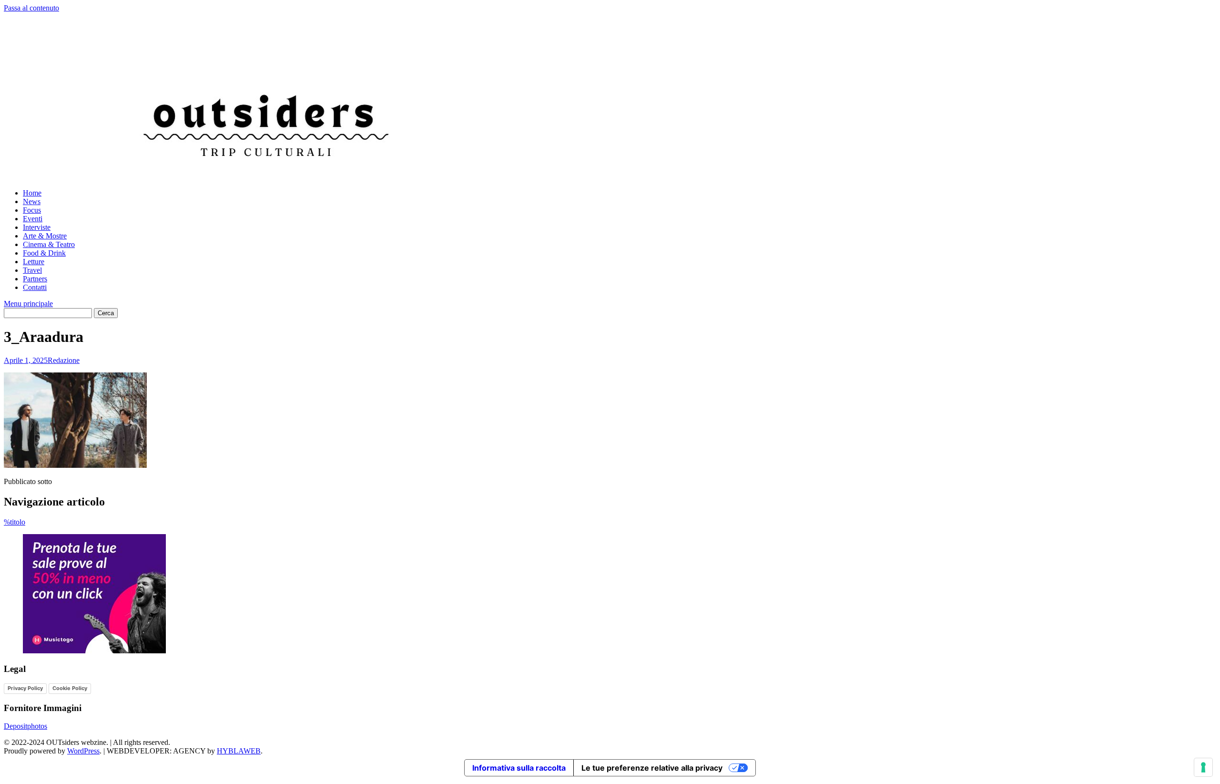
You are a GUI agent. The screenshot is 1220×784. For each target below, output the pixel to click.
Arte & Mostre (45, 236)
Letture (33, 262)
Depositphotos (25, 726)
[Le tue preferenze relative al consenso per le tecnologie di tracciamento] (1203, 767)
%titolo (14, 522)
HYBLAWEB (239, 751)
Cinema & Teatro (49, 244)
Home (32, 193)
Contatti (35, 287)
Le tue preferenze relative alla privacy (651, 768)
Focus (32, 210)
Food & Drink (44, 253)
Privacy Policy (25, 688)
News (32, 201)
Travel (32, 270)
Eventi (32, 219)
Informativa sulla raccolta (519, 768)
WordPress (83, 751)
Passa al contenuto (31, 8)
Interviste (37, 227)
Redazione (64, 360)
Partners (35, 279)
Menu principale (28, 303)
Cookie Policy (69, 688)
